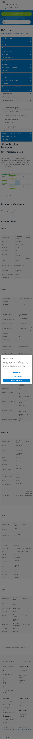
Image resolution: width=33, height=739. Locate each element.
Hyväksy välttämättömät (16, 376)
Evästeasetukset (16, 372)
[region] (16, 369)
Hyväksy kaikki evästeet (16, 380)
